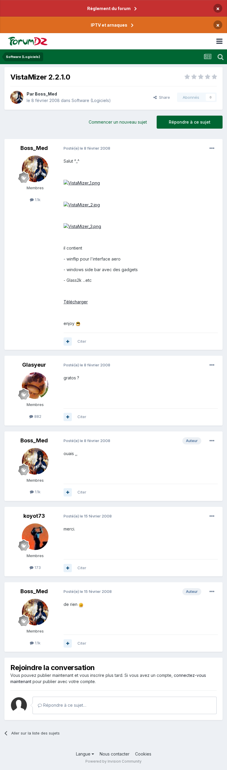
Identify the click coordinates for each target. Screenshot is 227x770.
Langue (84, 753)
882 (37, 416)
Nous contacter (114, 753)
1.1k (37, 199)
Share (163, 97)
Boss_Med (46, 93)
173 (37, 567)
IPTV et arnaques (109, 25)
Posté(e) (87, 148)
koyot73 (34, 516)
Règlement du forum (109, 8)
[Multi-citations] (68, 341)
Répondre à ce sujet (189, 121)
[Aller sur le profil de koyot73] (35, 536)
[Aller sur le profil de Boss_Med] (16, 97)
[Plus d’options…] (212, 148)
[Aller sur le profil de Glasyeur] (35, 385)
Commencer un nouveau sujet (118, 121)
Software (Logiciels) (91, 100)
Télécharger (76, 301)
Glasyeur (34, 365)
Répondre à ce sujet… (64, 705)
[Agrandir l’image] (82, 182)
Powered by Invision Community (113, 761)
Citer (81, 341)
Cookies (143, 753)
